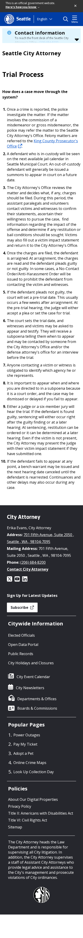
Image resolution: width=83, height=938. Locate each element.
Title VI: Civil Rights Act (27, 820)
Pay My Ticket (25, 744)
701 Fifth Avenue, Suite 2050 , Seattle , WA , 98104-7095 (40, 538)
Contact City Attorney (27, 569)
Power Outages (26, 735)
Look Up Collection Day (33, 771)
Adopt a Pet (23, 753)
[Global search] (67, 19)
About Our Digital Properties (33, 799)
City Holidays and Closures (31, 662)
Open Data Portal (23, 644)
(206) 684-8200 (48, 42)
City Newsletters (30, 687)
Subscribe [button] (20, 607)
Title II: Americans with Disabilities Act (40, 813)
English (42, 19)
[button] (75, 6)
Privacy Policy (19, 806)
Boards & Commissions (37, 708)
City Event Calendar (33, 676)
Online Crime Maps (29, 762)
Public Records (20, 653)
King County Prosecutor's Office (42, 143)
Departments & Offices (36, 698)
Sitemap (15, 827)
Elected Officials (21, 635)
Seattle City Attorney (31, 53)
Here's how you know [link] (21, 7)
